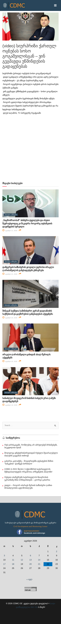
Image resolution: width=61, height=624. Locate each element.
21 (39, 564)
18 (13, 564)
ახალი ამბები (11, 214)
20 (30, 564)
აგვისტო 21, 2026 (11, 230)
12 (22, 560)
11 (13, 560)
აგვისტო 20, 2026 (11, 318)
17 (4, 564)
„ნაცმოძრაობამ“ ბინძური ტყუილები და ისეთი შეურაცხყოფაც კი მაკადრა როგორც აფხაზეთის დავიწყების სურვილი (27, 223)
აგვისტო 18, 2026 (11, 405)
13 (30, 560)
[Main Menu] (55, 5)
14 (39, 560)
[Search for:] (30, 425)
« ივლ (29, 579)
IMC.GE (34, 607)
